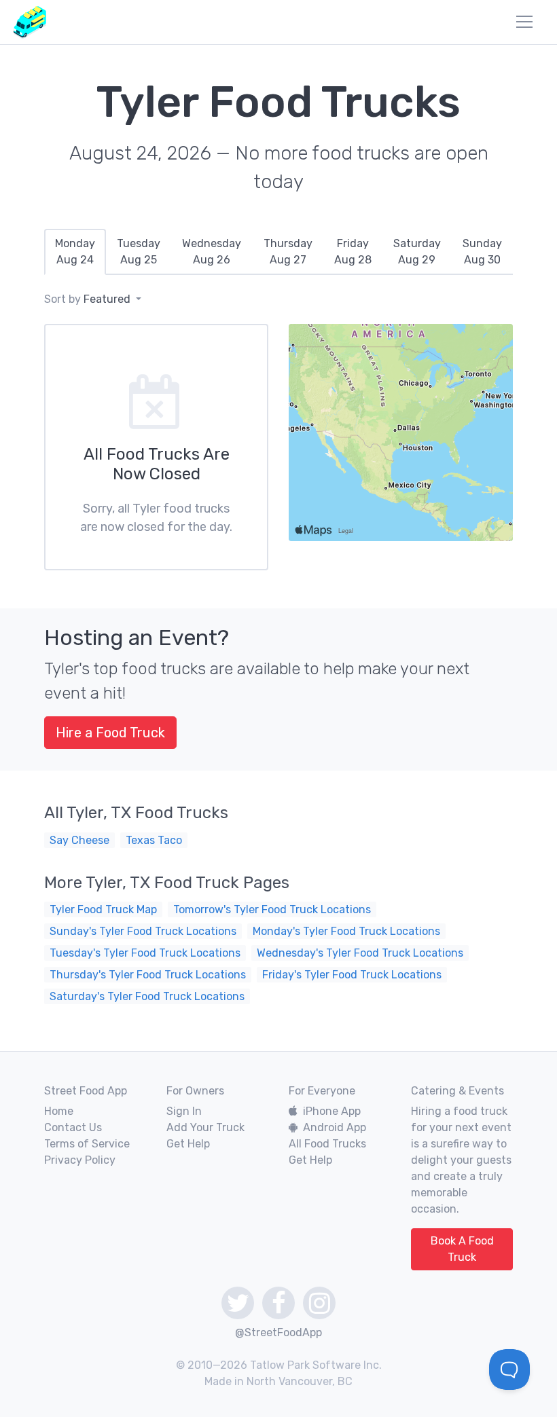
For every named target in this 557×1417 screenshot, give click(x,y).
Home (58, 1111)
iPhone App (332, 1111)
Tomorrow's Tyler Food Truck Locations (272, 909)
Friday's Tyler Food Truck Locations (352, 974)
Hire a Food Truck (110, 732)
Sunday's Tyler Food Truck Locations (143, 931)
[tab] (75, 252)
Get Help (188, 1143)
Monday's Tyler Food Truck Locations (346, 931)
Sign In (184, 1111)
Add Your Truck (205, 1127)
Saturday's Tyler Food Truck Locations (147, 996)
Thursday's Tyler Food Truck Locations (148, 974)
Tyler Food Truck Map (103, 909)
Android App (334, 1127)
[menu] (524, 22)
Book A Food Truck (462, 1249)
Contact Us (73, 1127)
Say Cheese (79, 840)
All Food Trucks (327, 1143)
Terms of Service (87, 1143)
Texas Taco (154, 840)
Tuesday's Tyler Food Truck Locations (145, 952)
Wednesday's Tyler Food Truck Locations (360, 952)
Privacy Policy (79, 1160)
